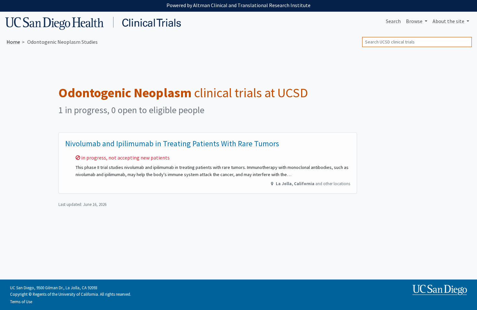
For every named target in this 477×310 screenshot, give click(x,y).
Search (393, 21)
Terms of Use (21, 301)
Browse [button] (414, 21)
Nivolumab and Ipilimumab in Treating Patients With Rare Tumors (172, 143)
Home (13, 42)
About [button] (448, 21)
